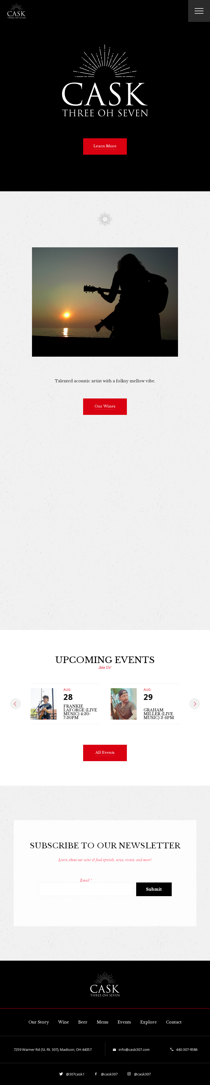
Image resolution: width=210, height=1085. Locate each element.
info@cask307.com (134, 1049)
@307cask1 (74, 1074)
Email (86, 880)
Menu (102, 1022)
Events (124, 1022)
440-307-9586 (186, 1049)
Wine (63, 1022)
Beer (83, 1022)
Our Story (38, 1022)
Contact (174, 1022)
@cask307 (109, 1074)
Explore (148, 1022)
